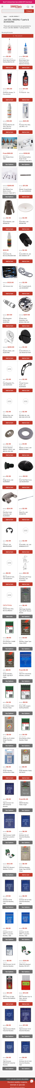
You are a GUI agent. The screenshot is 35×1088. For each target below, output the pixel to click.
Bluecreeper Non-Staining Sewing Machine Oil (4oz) (24, 62)
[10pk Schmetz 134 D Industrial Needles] (25, 1023)
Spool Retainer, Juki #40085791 (8, 222)
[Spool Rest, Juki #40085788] (25, 216)
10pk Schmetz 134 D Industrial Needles (25, 1029)
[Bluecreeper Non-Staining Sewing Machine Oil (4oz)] (25, 54)
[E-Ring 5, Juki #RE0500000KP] (9, 538)
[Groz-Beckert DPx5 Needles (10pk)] (25, 732)
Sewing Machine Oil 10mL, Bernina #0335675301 (8, 126)
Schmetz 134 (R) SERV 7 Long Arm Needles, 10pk (24, 933)
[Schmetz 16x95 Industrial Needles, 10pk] (9, 894)
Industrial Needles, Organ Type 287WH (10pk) (24, 869)
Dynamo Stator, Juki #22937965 (8, 351)
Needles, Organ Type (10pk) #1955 (25, 642)
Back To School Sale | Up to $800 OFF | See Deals (17, 2)
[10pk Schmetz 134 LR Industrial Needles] (9, 958)
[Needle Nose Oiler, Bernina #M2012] (9, 603)
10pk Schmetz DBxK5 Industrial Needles (9, 1029)
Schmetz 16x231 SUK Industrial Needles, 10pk (25, 1063)
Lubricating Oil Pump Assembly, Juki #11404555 (25, 578)
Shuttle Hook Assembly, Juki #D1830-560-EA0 (24, 320)
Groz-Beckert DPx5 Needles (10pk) (24, 739)
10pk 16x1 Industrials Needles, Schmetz (25, 674)
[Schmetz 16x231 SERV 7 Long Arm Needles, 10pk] (9, 926)
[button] (2, 6)
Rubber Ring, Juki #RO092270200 (8, 416)
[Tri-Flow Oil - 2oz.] (25, 86)
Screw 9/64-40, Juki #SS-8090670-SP (25, 254)
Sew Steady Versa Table (8, 158)
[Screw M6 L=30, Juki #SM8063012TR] (25, 538)
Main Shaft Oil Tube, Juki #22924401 (8, 577)
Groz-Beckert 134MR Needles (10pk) (9, 642)
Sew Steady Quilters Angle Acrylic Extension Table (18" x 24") (25, 159)
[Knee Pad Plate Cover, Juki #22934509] (25, 474)
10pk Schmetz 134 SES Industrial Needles (8, 804)
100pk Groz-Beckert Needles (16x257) (25, 965)
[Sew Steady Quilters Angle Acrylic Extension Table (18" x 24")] (25, 151)
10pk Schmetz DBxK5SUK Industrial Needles (9, 1063)
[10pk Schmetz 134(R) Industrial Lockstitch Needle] (9, 829)
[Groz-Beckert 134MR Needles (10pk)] (9, 635)
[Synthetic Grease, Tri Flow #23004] (9, 86)
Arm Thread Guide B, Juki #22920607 (25, 287)
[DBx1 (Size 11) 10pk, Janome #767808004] (9, 991)
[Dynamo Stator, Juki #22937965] (9, 345)
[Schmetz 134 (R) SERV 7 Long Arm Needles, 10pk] (25, 926)
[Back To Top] (32, 1085)
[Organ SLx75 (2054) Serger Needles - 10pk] (9, 732)
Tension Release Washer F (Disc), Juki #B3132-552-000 (9, 449)
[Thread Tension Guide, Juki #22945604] (25, 377)
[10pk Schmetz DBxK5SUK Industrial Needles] (9, 1055)
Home (5, 16)
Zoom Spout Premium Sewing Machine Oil (9, 61)
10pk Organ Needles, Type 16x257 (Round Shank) (25, 610)
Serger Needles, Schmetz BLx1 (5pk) (8, 771)
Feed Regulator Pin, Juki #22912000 (8, 384)
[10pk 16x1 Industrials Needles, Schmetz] (25, 668)
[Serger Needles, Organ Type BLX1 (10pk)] (9, 668)
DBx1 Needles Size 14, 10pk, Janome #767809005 (25, 998)
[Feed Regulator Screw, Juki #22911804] (9, 312)
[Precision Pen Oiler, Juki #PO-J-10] (25, 119)
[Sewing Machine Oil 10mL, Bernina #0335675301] (9, 119)
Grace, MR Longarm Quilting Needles (24, 707)
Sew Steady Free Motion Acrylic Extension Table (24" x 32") (9, 192)
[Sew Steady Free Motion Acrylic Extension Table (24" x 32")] (9, 183)
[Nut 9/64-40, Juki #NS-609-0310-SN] (25, 409)
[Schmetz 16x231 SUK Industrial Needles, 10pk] (25, 1055)
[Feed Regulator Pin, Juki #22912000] (9, 377)
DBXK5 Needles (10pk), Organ (23, 803)
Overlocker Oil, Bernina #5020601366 (9, 254)
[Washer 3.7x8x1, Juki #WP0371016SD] (25, 442)
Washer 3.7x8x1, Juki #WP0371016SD (25, 448)
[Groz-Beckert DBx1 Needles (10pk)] (9, 700)
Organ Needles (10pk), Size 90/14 (25, 771)
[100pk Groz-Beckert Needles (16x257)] (25, 958)
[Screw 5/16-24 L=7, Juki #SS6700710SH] (25, 345)
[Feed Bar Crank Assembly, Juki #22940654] (9, 506)
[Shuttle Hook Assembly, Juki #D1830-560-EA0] (25, 312)
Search (30, 11)
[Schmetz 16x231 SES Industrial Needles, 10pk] (25, 894)
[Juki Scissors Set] (9, 280)
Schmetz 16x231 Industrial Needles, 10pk (24, 836)
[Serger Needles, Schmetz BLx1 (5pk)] (9, 765)
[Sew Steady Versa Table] (9, 151)
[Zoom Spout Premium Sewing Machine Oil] (9, 54)
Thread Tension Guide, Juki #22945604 (23, 384)
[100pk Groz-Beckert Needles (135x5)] (9, 861)
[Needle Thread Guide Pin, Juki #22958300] (25, 183)
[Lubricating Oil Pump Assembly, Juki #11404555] (25, 571)
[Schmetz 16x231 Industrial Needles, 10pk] (25, 829)
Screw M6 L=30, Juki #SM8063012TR (25, 545)
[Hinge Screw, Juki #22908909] (9, 474)
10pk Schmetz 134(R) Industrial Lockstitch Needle (9, 836)
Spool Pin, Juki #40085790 (23, 513)
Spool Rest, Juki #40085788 (23, 222)
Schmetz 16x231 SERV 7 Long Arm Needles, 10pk (8, 933)
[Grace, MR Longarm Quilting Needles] (25, 700)
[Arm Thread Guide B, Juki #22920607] (25, 280)
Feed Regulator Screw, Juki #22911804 (7, 320)
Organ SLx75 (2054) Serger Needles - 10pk (8, 740)
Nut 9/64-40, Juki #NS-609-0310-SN (24, 416)
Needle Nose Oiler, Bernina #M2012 (8, 609)
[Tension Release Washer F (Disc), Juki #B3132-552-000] (9, 442)
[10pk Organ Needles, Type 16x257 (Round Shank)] (25, 603)
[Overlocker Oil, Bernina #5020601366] (9, 248)
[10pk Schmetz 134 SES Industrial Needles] (9, 797)
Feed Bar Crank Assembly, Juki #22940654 (7, 514)
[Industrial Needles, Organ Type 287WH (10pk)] (25, 861)
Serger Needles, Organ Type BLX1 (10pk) (8, 675)
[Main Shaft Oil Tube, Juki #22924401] (9, 571)
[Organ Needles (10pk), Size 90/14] (25, 765)
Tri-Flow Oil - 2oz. (24, 92)
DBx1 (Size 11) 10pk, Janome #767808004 (9, 997)
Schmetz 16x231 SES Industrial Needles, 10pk (25, 901)
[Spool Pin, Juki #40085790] (25, 506)
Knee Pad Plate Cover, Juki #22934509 (25, 481)
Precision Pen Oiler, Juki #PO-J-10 (25, 125)
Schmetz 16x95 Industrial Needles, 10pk (8, 901)
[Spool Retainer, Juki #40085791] (9, 216)
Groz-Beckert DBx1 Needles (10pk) (8, 707)
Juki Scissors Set (8, 286)
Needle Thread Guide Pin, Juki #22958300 (25, 190)
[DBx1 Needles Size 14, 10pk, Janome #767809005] (25, 991)
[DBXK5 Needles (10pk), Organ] (25, 797)
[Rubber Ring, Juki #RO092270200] (9, 409)
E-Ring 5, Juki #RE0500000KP (7, 545)
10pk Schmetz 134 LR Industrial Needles (9, 965)
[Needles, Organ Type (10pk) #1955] (25, 635)
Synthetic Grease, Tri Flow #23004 (9, 93)
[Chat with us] (28, 6)
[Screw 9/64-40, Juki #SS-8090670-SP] (25, 248)
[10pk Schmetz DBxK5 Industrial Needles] (9, 1023)
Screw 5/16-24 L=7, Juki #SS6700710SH (25, 351)
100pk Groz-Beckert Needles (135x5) (9, 868)
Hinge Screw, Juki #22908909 (8, 481)
